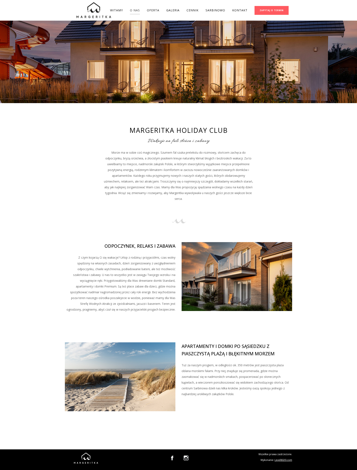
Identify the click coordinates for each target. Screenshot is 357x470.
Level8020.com (283, 460)
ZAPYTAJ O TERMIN (271, 10)
